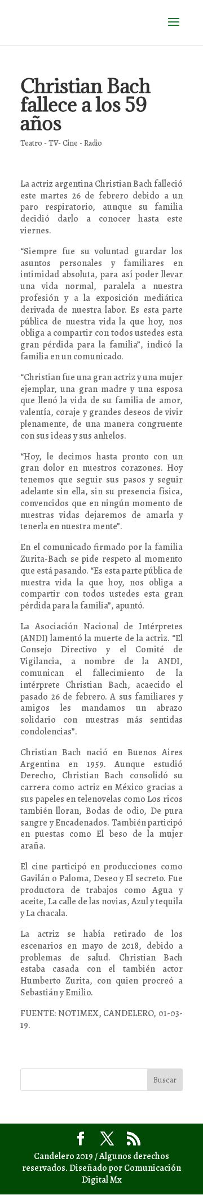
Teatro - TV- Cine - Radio (61, 143)
